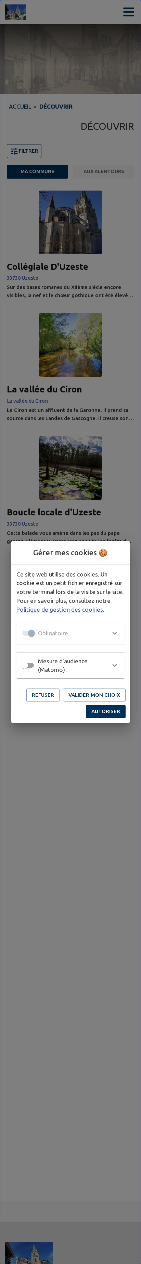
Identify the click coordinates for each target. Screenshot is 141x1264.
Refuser (43, 695)
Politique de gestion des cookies (59, 609)
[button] (70, 633)
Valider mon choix (94, 695)
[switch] (24, 665)
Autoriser (105, 711)
